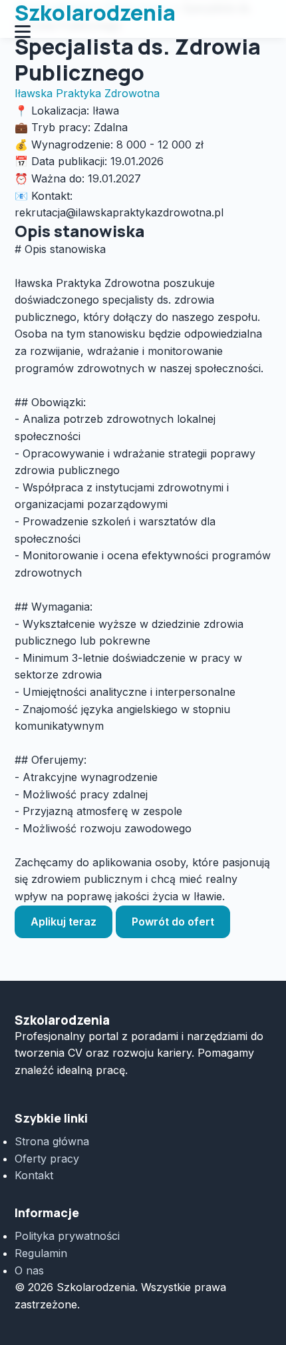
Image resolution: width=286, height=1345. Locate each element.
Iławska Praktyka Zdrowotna (87, 93)
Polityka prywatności (67, 1235)
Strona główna (52, 1141)
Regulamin (41, 1253)
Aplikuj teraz (63, 921)
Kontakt (34, 1175)
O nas (29, 1270)
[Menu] (143, 31)
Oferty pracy (47, 1158)
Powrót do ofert (173, 921)
